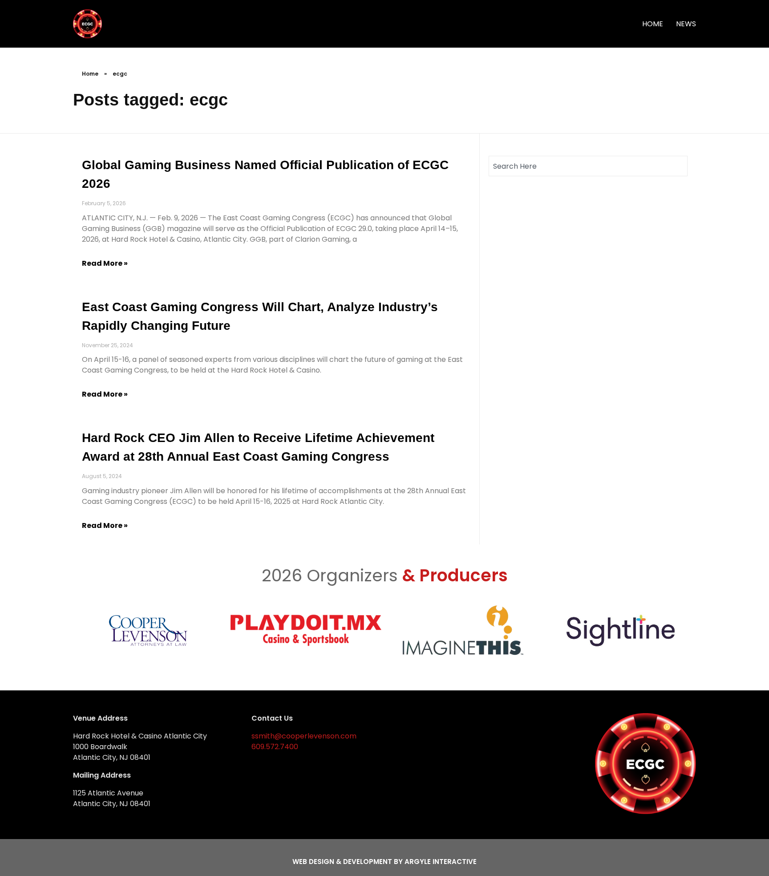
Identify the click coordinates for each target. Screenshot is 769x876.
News (686, 24)
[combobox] (588, 166)
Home (652, 24)
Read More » (105, 263)
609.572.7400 (274, 747)
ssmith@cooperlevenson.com (303, 736)
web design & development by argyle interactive (384, 861)
